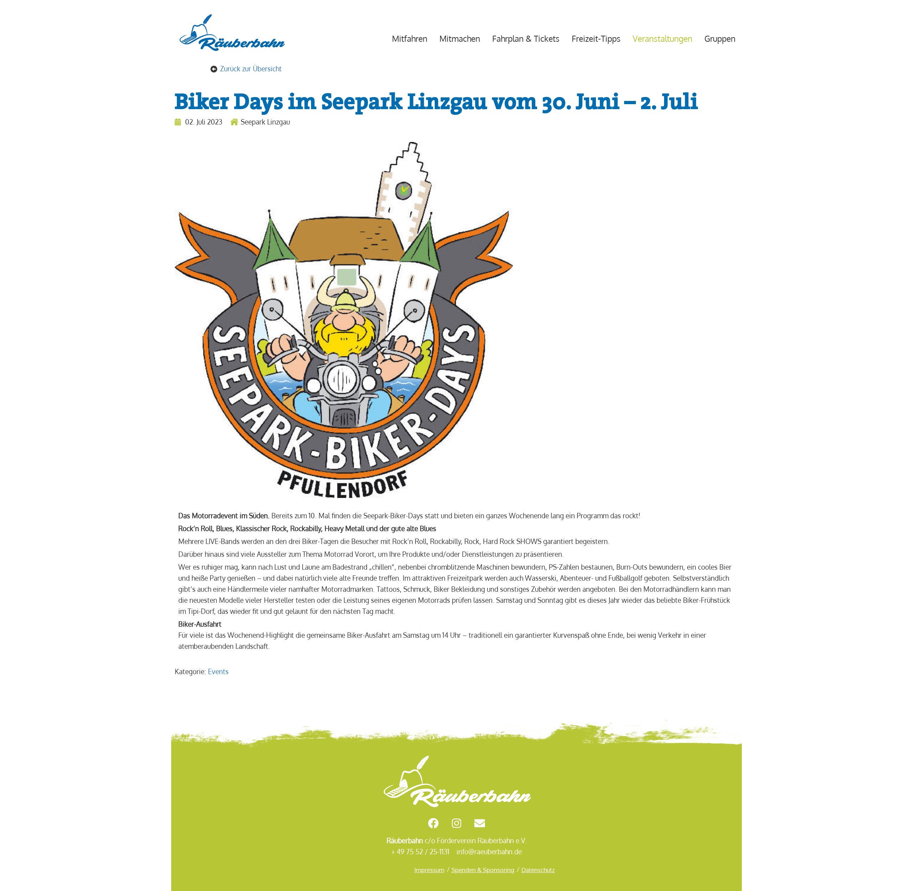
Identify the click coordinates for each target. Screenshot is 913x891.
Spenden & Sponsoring (483, 869)
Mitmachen (459, 38)
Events (218, 671)
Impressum (429, 869)
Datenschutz (538, 869)
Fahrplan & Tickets (526, 38)
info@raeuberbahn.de (489, 851)
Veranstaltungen (662, 38)
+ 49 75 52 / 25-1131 (420, 851)
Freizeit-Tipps (596, 38)
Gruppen (719, 38)
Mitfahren (409, 38)
